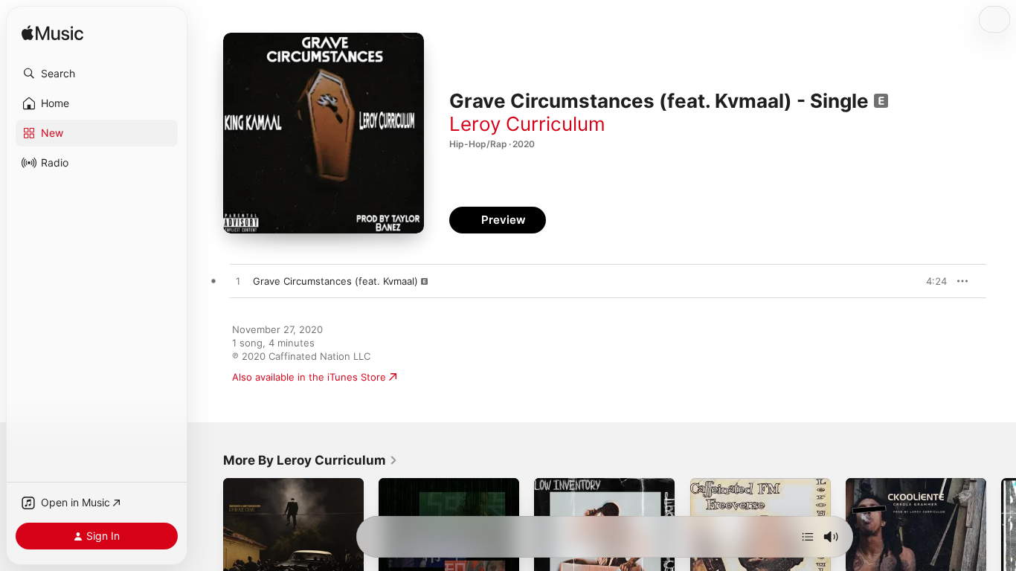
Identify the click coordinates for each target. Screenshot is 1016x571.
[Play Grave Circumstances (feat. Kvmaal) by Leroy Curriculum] (238, 281)
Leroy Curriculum (527, 123)
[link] (310, 460)
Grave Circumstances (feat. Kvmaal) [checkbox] (335, 281)
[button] (96, 73)
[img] (52, 33)
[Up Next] (808, 536)
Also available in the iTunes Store (309, 377)
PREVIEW (930, 281)
